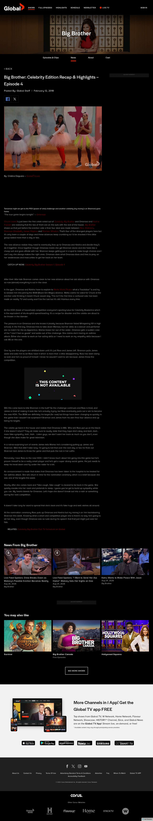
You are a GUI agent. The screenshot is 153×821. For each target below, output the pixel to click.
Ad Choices (148, 819)
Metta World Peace (63, 289)
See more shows (76, 670)
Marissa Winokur (50, 231)
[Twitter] (14, 99)
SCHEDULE (75, 7)
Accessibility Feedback (76, 776)
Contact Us (27, 773)
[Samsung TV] (103, 742)
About (91, 57)
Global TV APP (135, 773)
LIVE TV (106, 7)
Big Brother (90, 224)
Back (8, 69)
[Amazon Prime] (66, 742)
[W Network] (125, 811)
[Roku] (84, 742)
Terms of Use (51, 773)
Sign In (144, 7)
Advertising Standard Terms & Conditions (75, 773)
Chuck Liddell (10, 221)
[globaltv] (14, 7)
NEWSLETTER (90, 7)
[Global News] (30, 811)
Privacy (38, 773)
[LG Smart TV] (124, 742)
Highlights (61, 7)
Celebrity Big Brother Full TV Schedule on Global (41, 529)
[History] (50, 811)
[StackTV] (108, 811)
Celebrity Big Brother (64, 221)
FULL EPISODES (45, 7)
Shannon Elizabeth (13, 231)
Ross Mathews (87, 228)
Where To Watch (120, 773)
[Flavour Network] (69, 811)
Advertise (98, 773)
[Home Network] (89, 811)
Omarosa (41, 214)
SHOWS (31, 7)
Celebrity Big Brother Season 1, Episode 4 (45, 264)
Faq (107, 773)
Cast (108, 57)
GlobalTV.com (33, 176)
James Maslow (30, 231)
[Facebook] (7, 99)
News (73, 57)
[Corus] (76, 795)
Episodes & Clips (51, 57)
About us (15, 773)
